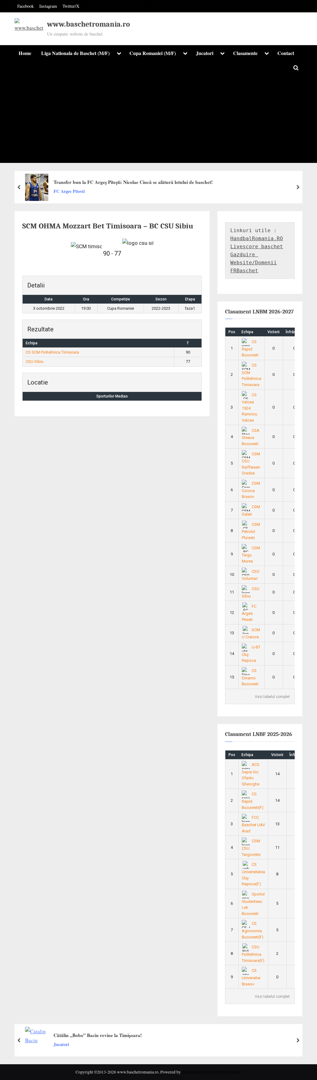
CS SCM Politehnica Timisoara (52, 352)
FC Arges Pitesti (69, 191)
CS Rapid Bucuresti (250, 348)
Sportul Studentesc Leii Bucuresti (253, 904)
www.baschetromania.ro (88, 24)
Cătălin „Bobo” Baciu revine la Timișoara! (98, 1034)
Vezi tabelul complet (272, 697)
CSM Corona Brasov (251, 490)
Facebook (25, 6)
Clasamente (245, 53)
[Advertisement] (158, 119)
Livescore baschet (256, 246)
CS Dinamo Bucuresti (250, 677)
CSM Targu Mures (251, 554)
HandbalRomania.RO (256, 238)
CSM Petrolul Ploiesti (251, 531)
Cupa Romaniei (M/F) (152, 53)
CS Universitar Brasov (251, 977)
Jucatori (204, 53)
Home (25, 53)
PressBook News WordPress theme (211, 1072)
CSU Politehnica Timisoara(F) (253, 954)
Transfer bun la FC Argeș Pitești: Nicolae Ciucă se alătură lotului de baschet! (133, 182)
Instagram (48, 6)
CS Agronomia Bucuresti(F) (252, 930)
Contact (285, 53)
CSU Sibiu (34, 361)
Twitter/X (71, 6)
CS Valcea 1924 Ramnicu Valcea (249, 408)
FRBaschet (244, 271)
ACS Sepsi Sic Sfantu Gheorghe (251, 774)
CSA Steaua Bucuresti (251, 437)
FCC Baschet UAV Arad (253, 824)
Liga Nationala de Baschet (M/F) (75, 53)
